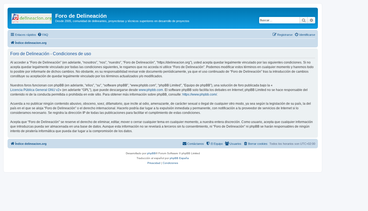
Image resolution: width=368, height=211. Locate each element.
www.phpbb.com (151, 90)
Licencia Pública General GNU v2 (35, 90)
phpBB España (179, 158)
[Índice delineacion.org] (32, 17)
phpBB (151, 153)
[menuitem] (42, 34)
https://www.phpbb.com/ (199, 94)
